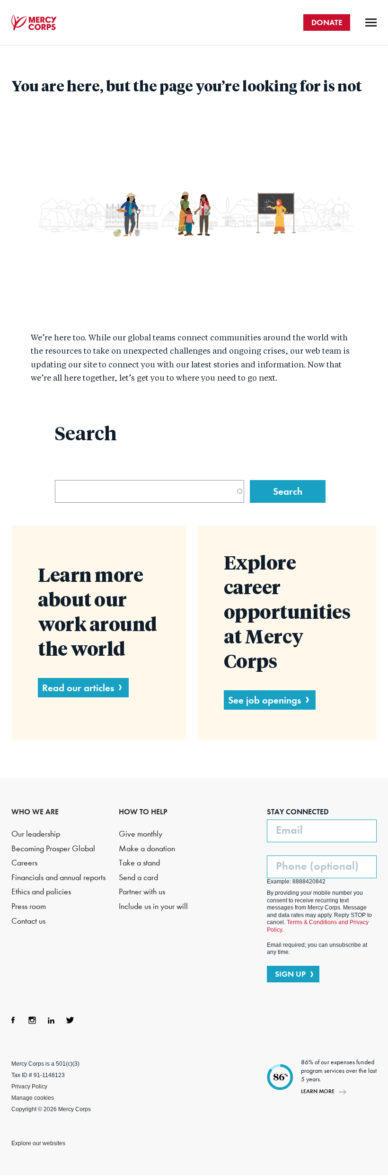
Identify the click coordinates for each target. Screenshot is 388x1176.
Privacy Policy (29, 1086)
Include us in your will (153, 906)
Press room (28, 906)
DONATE (326, 22)
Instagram (32, 1020)
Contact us (28, 921)
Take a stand (139, 863)
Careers (24, 863)
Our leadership (35, 834)
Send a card (138, 877)
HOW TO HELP (143, 811)
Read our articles (78, 688)
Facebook (13, 1020)
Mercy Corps (34, 22)
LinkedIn (51, 1020)
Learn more (318, 1091)
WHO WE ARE (35, 811)
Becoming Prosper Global (53, 849)
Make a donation (147, 849)
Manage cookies (32, 1098)
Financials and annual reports (58, 877)
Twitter (70, 1020)
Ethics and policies (41, 892)
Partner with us (142, 892)
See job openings (264, 700)
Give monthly (140, 834)
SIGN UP (290, 974)
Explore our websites (38, 1143)
